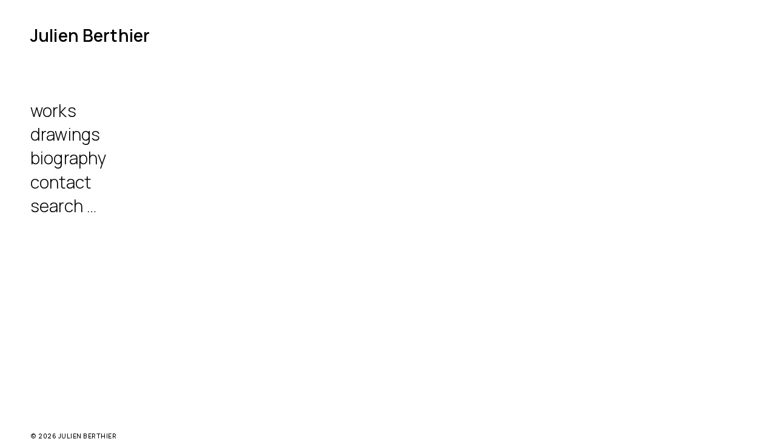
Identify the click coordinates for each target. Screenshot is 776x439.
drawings (65, 134)
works (53, 110)
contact (60, 181)
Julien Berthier (90, 35)
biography (68, 157)
